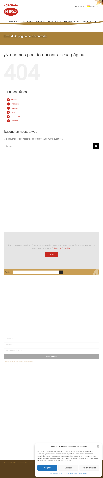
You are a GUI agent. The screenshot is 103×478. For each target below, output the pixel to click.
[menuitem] (92, 6)
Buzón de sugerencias (18, 370)
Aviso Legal (83, 473)
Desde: (7, 272)
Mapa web (13, 380)
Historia (14, 100)
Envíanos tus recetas (18, 375)
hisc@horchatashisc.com (18, 315)
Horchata (14, 108)
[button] (98, 446)
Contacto (14, 121)
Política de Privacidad (71, 473)
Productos (15, 104)
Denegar (68, 468)
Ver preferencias (89, 468)
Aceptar (47, 468)
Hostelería (15, 112)
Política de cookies (56, 473)
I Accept (52, 254)
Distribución (15, 117)
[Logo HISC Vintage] (25, 174)
